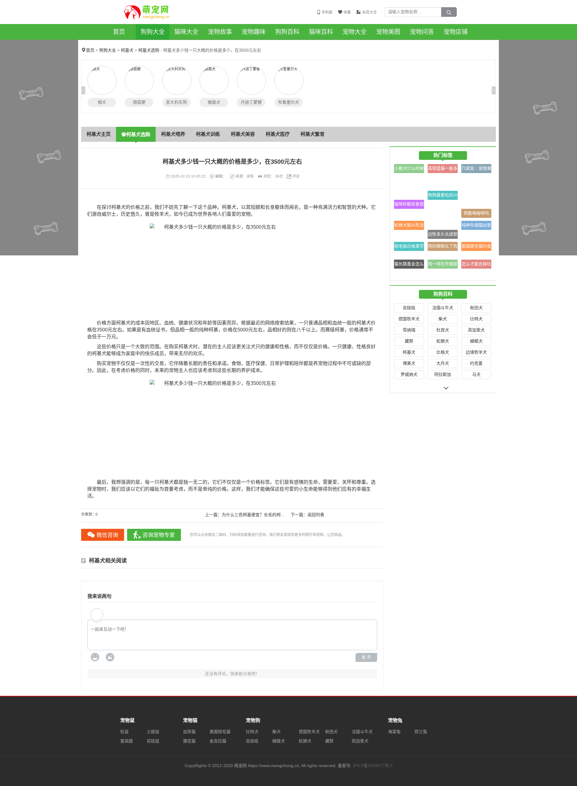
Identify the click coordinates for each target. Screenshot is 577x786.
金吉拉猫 (217, 741)
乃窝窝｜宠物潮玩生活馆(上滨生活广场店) (476, 169)
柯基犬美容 (243, 134)
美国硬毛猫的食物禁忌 (476, 247)
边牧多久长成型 (442, 234)
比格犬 (442, 352)
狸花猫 (189, 741)
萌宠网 (150, 12)
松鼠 (124, 732)
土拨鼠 (153, 732)
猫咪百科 (321, 32)
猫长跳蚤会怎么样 (409, 265)
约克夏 (476, 363)
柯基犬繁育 (313, 134)
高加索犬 (476, 330)
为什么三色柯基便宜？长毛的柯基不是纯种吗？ (266, 515)
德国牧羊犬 (409, 319)
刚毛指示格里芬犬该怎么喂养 (409, 247)
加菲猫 (189, 732)
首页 (119, 32)
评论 (296, 176)
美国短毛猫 (219, 732)
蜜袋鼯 (126, 741)
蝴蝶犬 (476, 341)
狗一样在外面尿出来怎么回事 (442, 265)
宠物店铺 (456, 32)
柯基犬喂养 (173, 134)
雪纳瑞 (409, 330)
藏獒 (409, 341)
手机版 (327, 12)
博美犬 (409, 363)
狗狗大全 (153, 32)
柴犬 (442, 319)
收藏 (347, 12)
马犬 (476, 374)
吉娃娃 (409, 308)
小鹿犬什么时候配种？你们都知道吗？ (409, 169)
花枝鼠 (153, 741)
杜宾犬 (442, 330)
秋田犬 (476, 308)
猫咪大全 (186, 32)
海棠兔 (394, 732)
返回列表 (315, 515)
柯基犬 (127, 50)
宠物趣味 (254, 32)
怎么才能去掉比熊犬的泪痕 (476, 265)
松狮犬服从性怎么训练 (409, 226)
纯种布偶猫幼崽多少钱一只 (476, 226)
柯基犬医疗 (278, 134)
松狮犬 (442, 341)
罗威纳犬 (409, 374)
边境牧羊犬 (476, 352)
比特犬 (476, 319)
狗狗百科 (287, 32)
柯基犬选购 (148, 50)
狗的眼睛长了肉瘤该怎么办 (442, 247)
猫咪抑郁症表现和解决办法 (409, 205)
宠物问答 (422, 32)
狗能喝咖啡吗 (476, 213)
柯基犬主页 (99, 134)
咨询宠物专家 (158, 535)
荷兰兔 (420, 732)
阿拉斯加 (442, 374)
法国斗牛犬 (442, 308)
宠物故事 (220, 32)
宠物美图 (388, 32)
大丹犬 (442, 363)
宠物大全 (355, 32)
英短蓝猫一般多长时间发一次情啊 (442, 169)
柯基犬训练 (208, 134)
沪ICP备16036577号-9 (372, 765)
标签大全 (369, 12)
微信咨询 (107, 535)
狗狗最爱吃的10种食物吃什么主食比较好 (442, 196)
